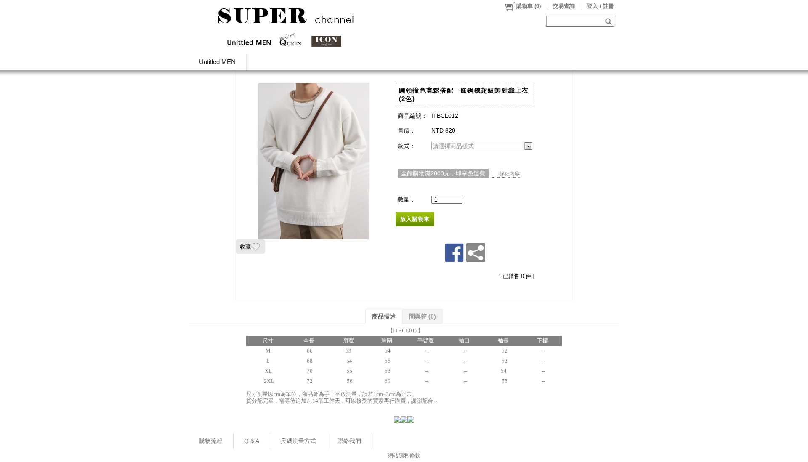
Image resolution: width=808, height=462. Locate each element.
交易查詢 (564, 6)
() (528, 6)
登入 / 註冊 (600, 6)
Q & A (251, 441)
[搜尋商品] (609, 21)
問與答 (422, 316)
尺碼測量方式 (298, 441)
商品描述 (384, 316)
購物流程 (211, 441)
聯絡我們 (349, 441)
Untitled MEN (217, 61)
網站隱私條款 (404, 455)
